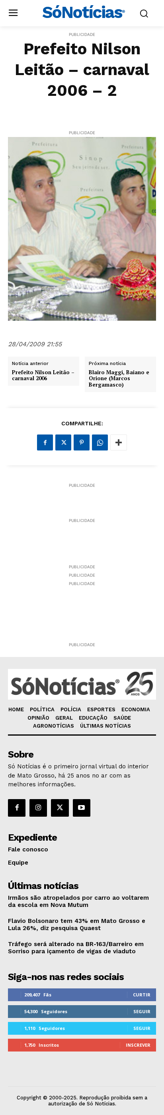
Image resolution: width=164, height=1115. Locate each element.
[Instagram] (38, 808)
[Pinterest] (82, 442)
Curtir (141, 995)
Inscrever (138, 1045)
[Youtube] (81, 808)
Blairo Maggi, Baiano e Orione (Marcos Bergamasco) (119, 378)
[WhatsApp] (100, 442)
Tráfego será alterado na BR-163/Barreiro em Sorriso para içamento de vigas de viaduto (76, 947)
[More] (118, 442)
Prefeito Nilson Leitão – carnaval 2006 (43, 375)
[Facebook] (45, 442)
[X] (63, 442)
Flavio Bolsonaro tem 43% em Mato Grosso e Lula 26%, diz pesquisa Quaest (76, 924)
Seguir (141, 1011)
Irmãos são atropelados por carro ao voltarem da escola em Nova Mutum (78, 901)
